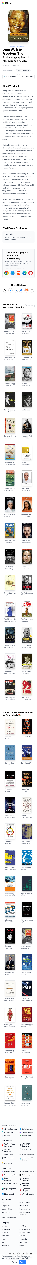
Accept (22, 1262)
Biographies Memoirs (17, 46)
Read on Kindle (11, 76)
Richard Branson (23, 70)
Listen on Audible (27, 76)
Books (4, 46)
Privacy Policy (24, 1258)
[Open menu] (34, 3)
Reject (14, 1262)
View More (30, 306)
